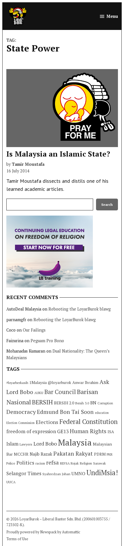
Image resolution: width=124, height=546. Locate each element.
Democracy (21, 412)
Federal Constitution (88, 421)
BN (93, 403)
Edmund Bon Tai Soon (65, 412)
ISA (111, 431)
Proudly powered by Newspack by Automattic (43, 532)
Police (10, 463)
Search (107, 204)
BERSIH (42, 402)
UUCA (11, 482)
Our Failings (34, 330)
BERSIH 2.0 (64, 403)
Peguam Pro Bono (47, 340)
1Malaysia (38, 382)
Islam (12, 443)
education (102, 413)
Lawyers (26, 444)
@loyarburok (59, 382)
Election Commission (20, 423)
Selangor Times (23, 473)
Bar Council (60, 392)
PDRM (100, 454)
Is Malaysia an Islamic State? (58, 154)
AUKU (38, 393)
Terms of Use (17, 539)
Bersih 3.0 (82, 403)
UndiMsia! (102, 472)
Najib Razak (41, 454)
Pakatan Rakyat (73, 453)
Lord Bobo (45, 443)
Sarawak (99, 463)
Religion (86, 463)
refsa (52, 462)
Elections (47, 421)
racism (40, 463)
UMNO (78, 473)
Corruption (105, 403)
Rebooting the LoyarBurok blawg (79, 309)
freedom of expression (31, 431)
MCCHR (21, 454)
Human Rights (88, 431)
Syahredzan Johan (56, 474)
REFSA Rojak (69, 463)
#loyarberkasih (17, 383)
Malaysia (75, 442)
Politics (25, 462)
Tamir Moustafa (28, 164)
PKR (109, 454)
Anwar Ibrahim (85, 382)
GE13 (63, 431)
